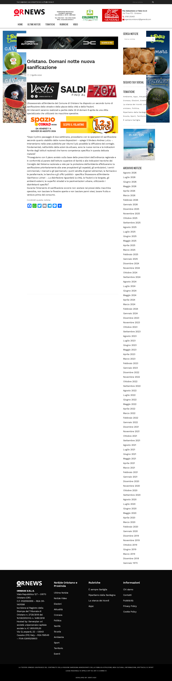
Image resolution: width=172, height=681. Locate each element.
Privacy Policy (130, 606)
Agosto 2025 (129, 227)
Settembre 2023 (132, 331)
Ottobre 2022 (130, 381)
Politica (135, 108)
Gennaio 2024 (130, 313)
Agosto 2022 (129, 390)
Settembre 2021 (131, 440)
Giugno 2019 (129, 549)
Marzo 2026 (129, 195)
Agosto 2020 (129, 499)
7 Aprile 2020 (35, 75)
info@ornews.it (48, 2)
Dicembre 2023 (131, 318)
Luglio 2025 (129, 231)
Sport (133, 116)
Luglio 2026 (129, 177)
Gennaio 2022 (130, 422)
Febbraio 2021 (130, 472)
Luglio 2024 (129, 286)
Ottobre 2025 (130, 218)
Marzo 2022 (129, 413)
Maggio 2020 (129, 513)
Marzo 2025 (129, 249)
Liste (145, 104)
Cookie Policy (129, 611)
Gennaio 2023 (130, 367)
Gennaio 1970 (130, 563)
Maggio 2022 (129, 404)
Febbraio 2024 (130, 308)
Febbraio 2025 (130, 254)
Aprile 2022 (129, 408)
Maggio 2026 (129, 186)
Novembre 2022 (131, 377)
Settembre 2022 (132, 386)
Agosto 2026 (129, 172)
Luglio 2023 (129, 340)
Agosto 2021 (129, 445)
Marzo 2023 (129, 358)
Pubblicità (128, 600)
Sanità (151, 112)
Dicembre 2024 (131, 263)
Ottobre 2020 (130, 490)
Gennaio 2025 (130, 259)
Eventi (143, 100)
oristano (127, 108)
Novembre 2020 (131, 485)
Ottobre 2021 (130, 436)
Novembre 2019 (131, 540)
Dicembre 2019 (131, 535)
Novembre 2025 (131, 213)
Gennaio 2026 (130, 204)
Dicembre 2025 (131, 209)
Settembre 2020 (132, 495)
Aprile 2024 (129, 299)
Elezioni (135, 100)
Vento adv (92, 677)
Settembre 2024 (132, 277)
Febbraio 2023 (130, 363)
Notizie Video (60, 598)
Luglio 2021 (129, 449)
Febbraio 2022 (130, 417)
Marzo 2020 (129, 522)
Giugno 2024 (129, 290)
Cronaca (126, 100)
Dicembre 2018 (131, 558)
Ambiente (127, 97)
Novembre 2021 (131, 431)
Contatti (127, 595)
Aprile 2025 (129, 245)
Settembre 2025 (132, 222)
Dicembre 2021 (131, 426)
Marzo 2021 (129, 467)
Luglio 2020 (129, 504)
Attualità (143, 97)
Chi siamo (128, 589)
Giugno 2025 (129, 236)
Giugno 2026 (129, 181)
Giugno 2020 (129, 508)
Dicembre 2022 (131, 372)
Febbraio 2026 (130, 200)
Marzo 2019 (129, 554)
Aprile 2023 (129, 354)
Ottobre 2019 (130, 544)
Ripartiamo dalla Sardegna (135, 112)
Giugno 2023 (129, 345)
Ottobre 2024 (130, 272)
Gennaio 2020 (130, 531)
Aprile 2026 (129, 190)
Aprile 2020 (129, 517)
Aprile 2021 (129, 463)
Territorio (141, 116)
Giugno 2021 (129, 454)
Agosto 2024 (129, 281)
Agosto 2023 (129, 336)
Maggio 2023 (129, 349)
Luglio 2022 (129, 395)
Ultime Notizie (61, 592)
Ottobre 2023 (130, 327)
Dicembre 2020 (131, 481)
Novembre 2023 (131, 322)
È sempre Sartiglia (131, 120)
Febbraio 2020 (130, 526)
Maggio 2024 (129, 295)
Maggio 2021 (129, 458)
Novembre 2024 (131, 268)
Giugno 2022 (129, 399)
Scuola (126, 116)
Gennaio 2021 (130, 476)
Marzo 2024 (129, 304)
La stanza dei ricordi (132, 104)
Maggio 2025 (129, 240)
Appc (135, 97)
